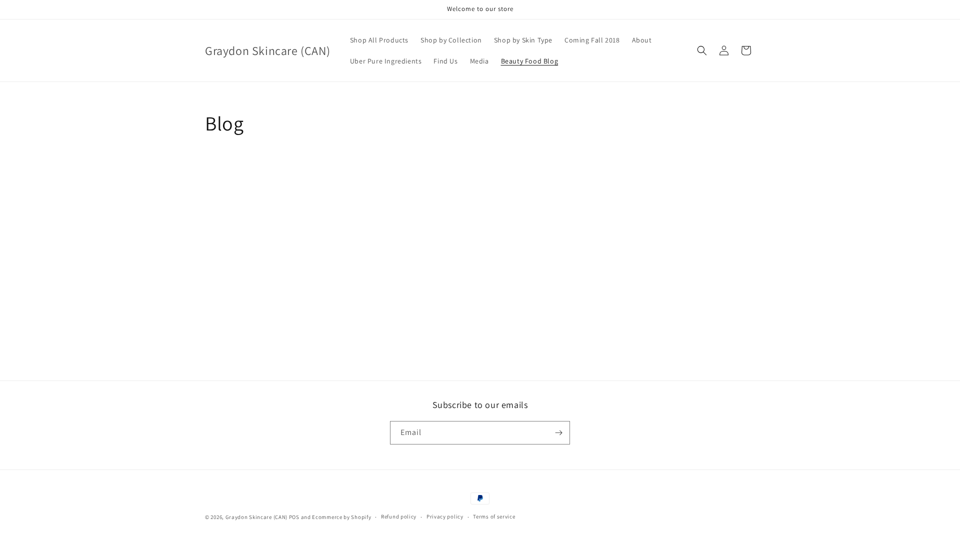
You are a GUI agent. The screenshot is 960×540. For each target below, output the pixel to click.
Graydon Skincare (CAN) (257, 517)
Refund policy (398, 516)
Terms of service (494, 516)
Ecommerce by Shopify (341, 517)
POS (294, 517)
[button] (702, 51)
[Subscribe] (559, 432)
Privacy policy (445, 516)
